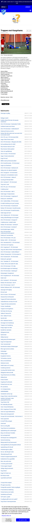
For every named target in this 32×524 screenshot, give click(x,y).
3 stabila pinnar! (4, 189)
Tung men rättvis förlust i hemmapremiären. (11, 249)
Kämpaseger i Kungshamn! (7, 273)
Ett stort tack (4, 292)
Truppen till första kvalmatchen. (8, 299)
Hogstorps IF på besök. (6, 382)
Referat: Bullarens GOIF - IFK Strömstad (10, 287)
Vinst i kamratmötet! (5, 344)
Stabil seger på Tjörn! (6, 212)
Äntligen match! (4, 118)
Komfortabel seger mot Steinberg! (9, 268)
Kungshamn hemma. (6, 356)
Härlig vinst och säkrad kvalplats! (9, 170)
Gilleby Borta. (4, 377)
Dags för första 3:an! (6, 473)
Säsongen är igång (5, 113)
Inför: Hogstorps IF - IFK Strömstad (9, 247)
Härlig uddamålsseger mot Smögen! (10, 217)
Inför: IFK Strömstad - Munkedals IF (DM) (11, 124)
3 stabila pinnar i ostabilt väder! (8, 222)
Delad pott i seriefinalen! (7, 198)
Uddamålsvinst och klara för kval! (9, 301)
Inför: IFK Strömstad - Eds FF (8, 285)
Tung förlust (4, 470)
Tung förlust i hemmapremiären (8, 501)
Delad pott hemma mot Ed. (7, 131)
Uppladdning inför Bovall (7, 447)
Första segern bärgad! (6, 466)
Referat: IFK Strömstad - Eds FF (8, 282)
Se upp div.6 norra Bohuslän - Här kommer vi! (12, 416)
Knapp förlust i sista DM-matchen (9, 396)
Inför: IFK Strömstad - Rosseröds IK (9, 205)
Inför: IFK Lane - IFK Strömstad (8, 186)
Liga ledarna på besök (6, 477)
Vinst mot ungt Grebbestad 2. (8, 411)
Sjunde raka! (4, 318)
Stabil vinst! (3, 278)
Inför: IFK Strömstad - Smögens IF (9, 220)
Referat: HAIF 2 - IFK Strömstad (8, 240)
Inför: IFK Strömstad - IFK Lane (8, 237)
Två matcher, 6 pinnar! (6, 358)
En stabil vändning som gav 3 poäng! (10, 203)
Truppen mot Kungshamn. (12, 30)
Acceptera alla (23, 520)
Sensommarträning (5, 440)
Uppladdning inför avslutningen (8, 430)
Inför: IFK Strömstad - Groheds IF (9, 227)
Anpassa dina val (6, 515)
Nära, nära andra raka (6, 461)
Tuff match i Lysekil (5, 496)
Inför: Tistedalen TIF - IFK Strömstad (9, 261)
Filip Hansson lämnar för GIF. (8, 146)
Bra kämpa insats (5, 475)
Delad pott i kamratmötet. (7, 235)
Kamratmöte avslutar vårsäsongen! (9, 346)
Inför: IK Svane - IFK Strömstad (8, 153)
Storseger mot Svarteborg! (7, 322)
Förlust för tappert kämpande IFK (9, 456)
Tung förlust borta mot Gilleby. (8, 375)
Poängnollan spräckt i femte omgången (10, 487)
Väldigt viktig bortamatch (7, 468)
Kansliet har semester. (6, 330)
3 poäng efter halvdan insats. (8, 370)
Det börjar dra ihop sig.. (6, 311)
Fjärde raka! (3, 334)
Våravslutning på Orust (6, 454)
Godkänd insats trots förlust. (8, 126)
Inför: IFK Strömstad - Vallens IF (8, 177)
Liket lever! (3, 423)
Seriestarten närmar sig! (6, 393)
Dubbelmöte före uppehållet (8, 459)
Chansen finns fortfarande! (7, 296)
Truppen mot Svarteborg (7, 325)
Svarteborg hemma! (5, 367)
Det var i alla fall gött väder (7, 451)
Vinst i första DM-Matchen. (7, 407)
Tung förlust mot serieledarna (8, 428)
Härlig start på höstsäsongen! (8, 339)
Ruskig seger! (4, 353)
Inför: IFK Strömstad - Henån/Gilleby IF (10, 252)
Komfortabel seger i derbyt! (7, 229)
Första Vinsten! (4, 379)
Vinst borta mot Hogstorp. (7, 244)
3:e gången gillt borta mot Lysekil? (9, 499)
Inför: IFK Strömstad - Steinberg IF (9, 270)
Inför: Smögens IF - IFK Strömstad (9, 172)
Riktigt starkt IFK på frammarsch (8, 442)
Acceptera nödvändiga (8, 519)
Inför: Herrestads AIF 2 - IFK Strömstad (10, 242)
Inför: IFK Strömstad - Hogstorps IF (9, 196)
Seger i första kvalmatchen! (7, 156)
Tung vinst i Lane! (5, 184)
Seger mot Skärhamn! (6, 165)
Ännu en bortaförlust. (6, 360)
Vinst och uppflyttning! (6, 151)
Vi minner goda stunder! (6, 463)
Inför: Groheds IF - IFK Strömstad (9, 182)
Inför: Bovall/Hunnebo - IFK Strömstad (10, 163)
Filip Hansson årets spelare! (7, 149)
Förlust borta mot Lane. (6, 384)
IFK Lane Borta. (4, 386)
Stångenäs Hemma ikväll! (7, 372)
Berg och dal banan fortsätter (8, 433)
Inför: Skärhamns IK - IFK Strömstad (9, 215)
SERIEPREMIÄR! (4, 391)
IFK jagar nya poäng (5, 485)
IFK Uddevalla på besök (6, 404)
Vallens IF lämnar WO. (6, 313)
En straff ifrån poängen (6, 421)
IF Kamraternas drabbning (7, 489)
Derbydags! (3, 351)
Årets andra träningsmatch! (7, 414)
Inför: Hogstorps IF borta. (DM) (8, 409)
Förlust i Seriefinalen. (6, 306)
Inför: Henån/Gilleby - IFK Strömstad (9, 201)
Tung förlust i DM (5, 402)
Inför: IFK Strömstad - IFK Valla (8, 266)
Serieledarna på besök (6, 494)
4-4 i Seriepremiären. (6, 389)
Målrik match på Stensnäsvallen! (8, 160)
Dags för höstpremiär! (6, 341)
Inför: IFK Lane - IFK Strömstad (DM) (9, 137)
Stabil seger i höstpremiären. (8, 194)
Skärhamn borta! (5, 363)
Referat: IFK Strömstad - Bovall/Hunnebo (11, 208)
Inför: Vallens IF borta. (6, 315)
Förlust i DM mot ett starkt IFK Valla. (9, 263)
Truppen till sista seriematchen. (8, 304)
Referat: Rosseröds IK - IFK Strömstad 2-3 (11, 254)
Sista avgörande (5, 418)
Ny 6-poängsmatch (5, 435)
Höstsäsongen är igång (6, 449)
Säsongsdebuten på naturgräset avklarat (11, 444)
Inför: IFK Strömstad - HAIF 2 (8, 191)
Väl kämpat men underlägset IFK (9, 437)
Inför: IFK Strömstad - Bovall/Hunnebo (10, 210)
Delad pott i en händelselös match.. (9, 175)
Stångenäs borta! (5, 332)
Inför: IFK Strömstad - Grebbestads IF (10, 128)
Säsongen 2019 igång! (6, 289)
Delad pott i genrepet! (6, 259)
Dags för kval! (4, 158)
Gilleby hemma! (4, 337)
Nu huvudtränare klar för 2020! (8, 144)
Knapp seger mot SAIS (6, 327)
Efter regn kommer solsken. (7, 349)
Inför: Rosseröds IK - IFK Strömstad (9, 256)
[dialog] (16, 513)
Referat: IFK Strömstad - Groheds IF (9, 224)
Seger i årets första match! (7, 139)
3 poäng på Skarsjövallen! (7, 179)
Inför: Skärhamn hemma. (7, 320)
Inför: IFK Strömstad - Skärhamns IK (9, 168)
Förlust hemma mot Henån (7, 492)
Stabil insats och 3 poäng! (7, 365)
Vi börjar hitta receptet (6, 482)
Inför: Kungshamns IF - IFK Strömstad (10, 275)
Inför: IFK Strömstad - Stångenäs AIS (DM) (11, 141)
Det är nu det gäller (5, 425)
